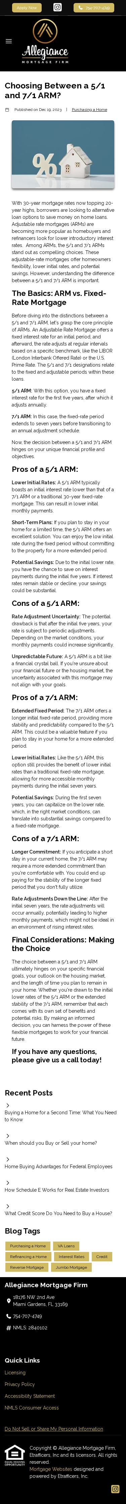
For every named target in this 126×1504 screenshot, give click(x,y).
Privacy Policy (20, 1384)
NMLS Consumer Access (32, 1408)
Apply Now (27, 7)
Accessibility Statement (30, 1396)
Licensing (15, 1372)
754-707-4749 (98, 7)
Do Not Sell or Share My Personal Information (54, 1429)
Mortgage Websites (52, 1469)
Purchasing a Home (89, 109)
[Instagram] (58, 8)
